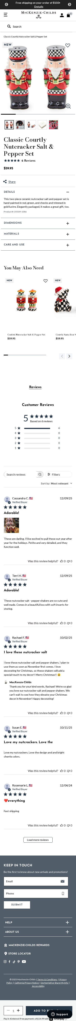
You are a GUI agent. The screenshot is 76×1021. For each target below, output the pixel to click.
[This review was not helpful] (68, 561)
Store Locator (19, 953)
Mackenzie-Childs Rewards (29, 945)
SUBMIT (17, 904)
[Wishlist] (68, 46)
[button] (62, 15)
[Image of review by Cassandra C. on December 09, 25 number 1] (11, 525)
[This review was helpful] (61, 561)
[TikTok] (13, 962)
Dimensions (13, 223)
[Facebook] (9, 961)
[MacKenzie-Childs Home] (38, 14)
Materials (11, 234)
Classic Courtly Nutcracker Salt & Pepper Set (25, 36)
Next (69, 4)
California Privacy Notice (26, 982)
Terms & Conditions (47, 979)
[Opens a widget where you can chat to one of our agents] (59, 1014)
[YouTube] (24, 961)
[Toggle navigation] (5, 14)
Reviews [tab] (35, 387)
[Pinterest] (19, 961)
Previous (6, 4)
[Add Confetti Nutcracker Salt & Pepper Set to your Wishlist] (45, 281)
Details (38, 6)
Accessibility (38, 986)
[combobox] (35, 26)
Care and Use (14, 244)
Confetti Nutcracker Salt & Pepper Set (26, 334)
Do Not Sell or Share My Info (54, 982)
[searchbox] (20, 474)
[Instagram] (5, 961)
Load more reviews (38, 839)
